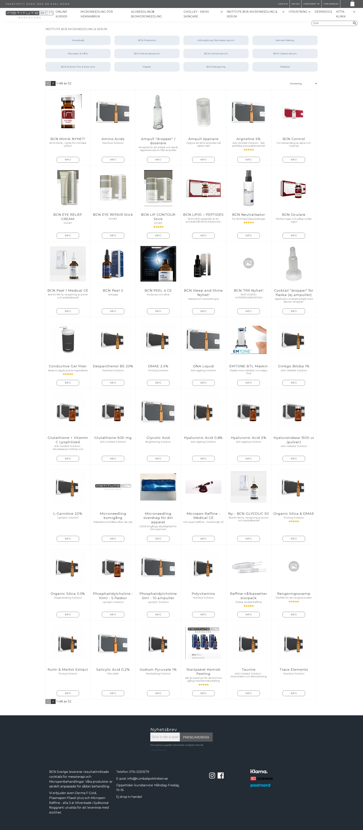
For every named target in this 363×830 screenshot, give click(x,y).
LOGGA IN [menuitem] (283, 4)
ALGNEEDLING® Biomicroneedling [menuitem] (146, 14)
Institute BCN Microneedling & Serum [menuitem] (252, 14)
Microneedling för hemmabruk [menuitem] (97, 14)
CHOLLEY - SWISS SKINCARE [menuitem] (196, 14)
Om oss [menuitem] (295, 4)
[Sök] (354, 23)
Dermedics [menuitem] (323, 11)
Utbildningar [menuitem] (330, 4)
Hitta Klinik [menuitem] (341, 14)
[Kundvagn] (351, 4)
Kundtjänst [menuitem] (309, 4)
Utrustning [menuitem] (298, 11)
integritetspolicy (158, 750)
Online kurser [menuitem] (61, 14)
